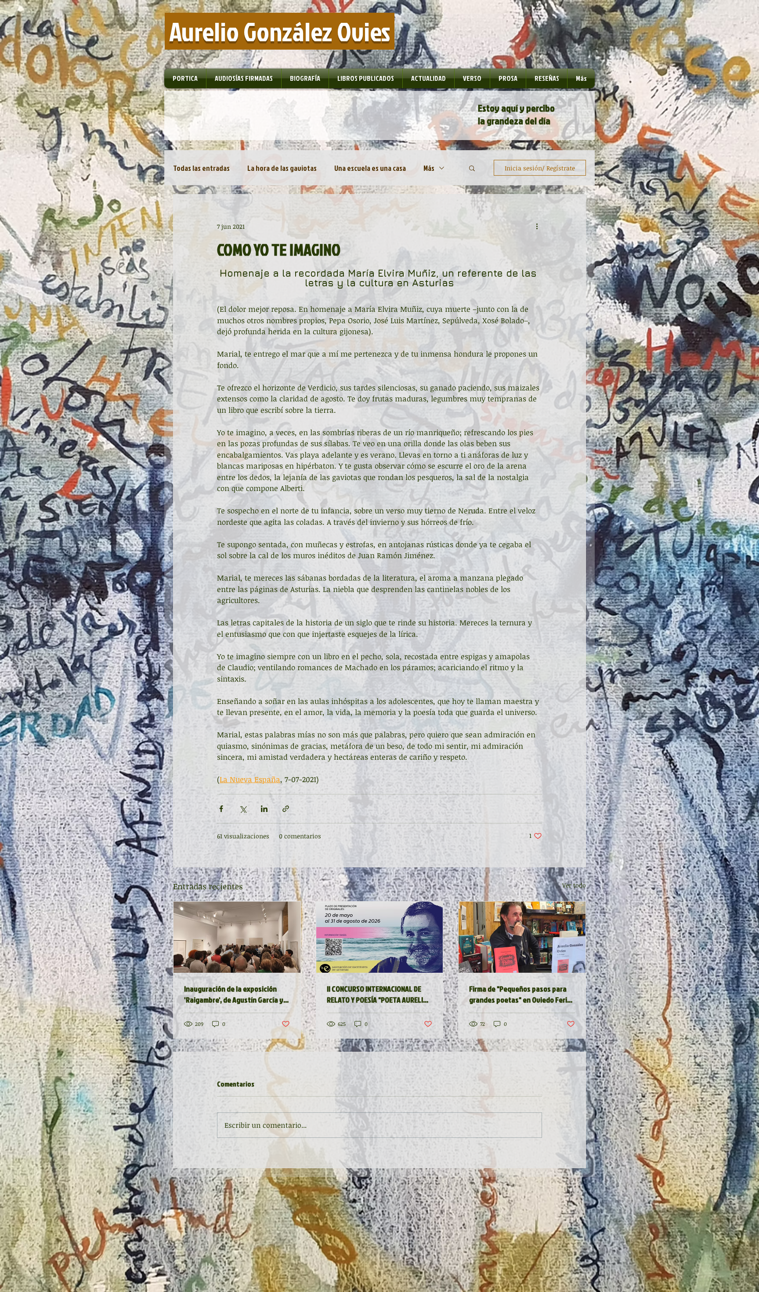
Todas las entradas (201, 168)
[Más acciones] (536, 226)
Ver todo (574, 885)
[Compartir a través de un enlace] (286, 809)
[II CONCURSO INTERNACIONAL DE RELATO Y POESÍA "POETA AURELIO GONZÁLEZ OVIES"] (379, 937)
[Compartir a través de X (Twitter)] (243, 809)
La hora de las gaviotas (282, 168)
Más (428, 168)
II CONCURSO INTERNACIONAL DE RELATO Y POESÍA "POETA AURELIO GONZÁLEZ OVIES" (377, 994)
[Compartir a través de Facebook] (221, 809)
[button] (472, 167)
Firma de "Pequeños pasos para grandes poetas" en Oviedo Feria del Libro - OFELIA (520, 994)
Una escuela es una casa (370, 168)
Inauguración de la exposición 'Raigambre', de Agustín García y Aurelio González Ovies (233, 994)
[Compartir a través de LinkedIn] (264, 809)
